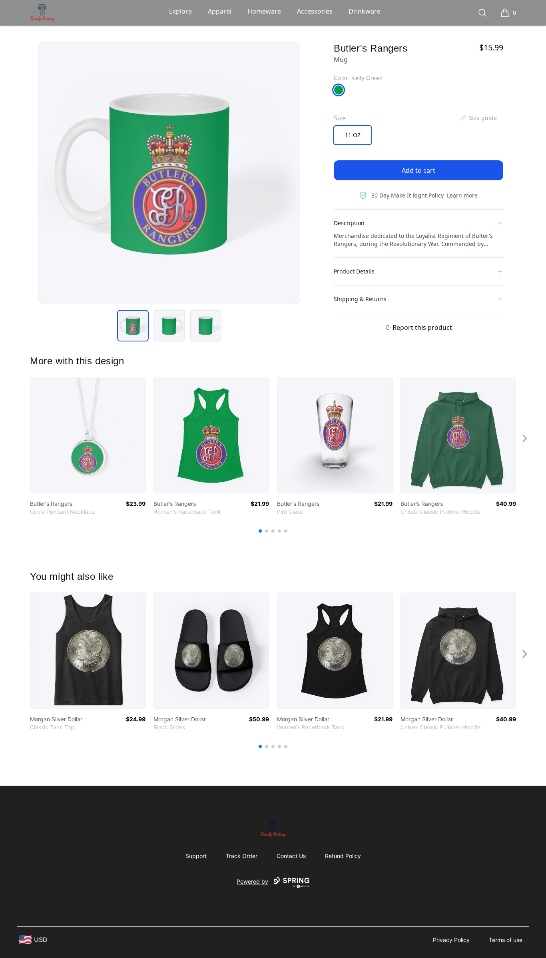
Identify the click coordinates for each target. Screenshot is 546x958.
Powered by (252, 881)
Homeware (264, 11)
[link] (87, 435)
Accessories (315, 11)
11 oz (353, 135)
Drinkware (365, 11)
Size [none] (340, 118)
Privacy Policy (451, 939)
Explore (180, 11)
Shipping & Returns (360, 299)
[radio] (352, 135)
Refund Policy (343, 855)
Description (349, 223)
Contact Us (291, 855)
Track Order (241, 855)
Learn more (462, 195)
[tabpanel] (169, 173)
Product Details (354, 271)
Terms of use (505, 939)
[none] (478, 118)
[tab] (133, 326)
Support (196, 855)
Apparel (219, 11)
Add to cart (418, 170)
